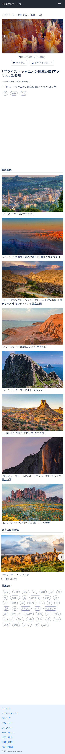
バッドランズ (8, 732)
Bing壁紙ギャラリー (13, 4)
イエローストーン (10, 713)
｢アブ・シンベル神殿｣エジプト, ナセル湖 (24, 346)
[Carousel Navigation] (32, 559)
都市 (57, 614)
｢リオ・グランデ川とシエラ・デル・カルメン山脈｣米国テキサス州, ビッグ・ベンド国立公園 (32, 302)
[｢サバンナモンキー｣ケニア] (60, 36)
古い (45, 625)
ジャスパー (7, 728)
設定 (57, 619)
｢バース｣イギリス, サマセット (18, 214)
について (6, 708)
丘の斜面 (35, 597)
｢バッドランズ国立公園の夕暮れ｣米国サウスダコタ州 (31, 257)
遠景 (14, 603)
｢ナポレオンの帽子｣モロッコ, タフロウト (24, 433)
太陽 (39, 619)
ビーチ (27, 625)
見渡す (15, 597)
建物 (30, 619)
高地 (6, 625)
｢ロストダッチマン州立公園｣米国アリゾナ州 (26, 523)
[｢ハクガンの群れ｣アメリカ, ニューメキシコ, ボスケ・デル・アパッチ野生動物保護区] (4, 36)
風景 (43, 592)
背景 (6, 608)
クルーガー (7, 723)
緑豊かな (25, 608)
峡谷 (14, 93)
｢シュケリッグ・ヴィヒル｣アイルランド (23, 390)
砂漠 (37, 608)
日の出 (32, 603)
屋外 (26, 592)
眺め (20, 619)
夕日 (47, 597)
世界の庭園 (7, 742)
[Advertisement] (32, 133)
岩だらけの (50, 608)
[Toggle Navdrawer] (59, 4)
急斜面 (29, 614)
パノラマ (8, 619)
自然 (23, 93)
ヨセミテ (6, 718)
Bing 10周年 (7, 747)
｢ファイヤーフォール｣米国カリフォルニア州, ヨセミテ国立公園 (31, 478)
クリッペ (16, 614)
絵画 (39, 614)
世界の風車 (7, 737)
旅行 (16, 625)
